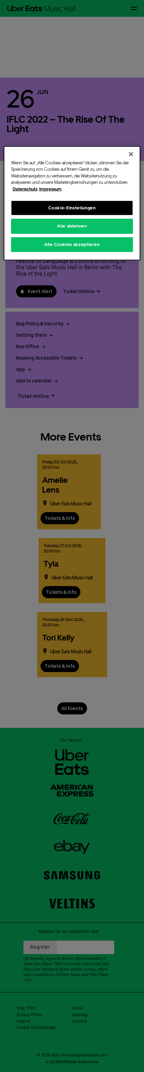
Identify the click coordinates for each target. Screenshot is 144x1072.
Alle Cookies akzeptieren (72, 244)
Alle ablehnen (72, 226)
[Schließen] (131, 154)
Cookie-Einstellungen (71, 207)
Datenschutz (25, 188)
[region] (72, 203)
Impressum (50, 188)
